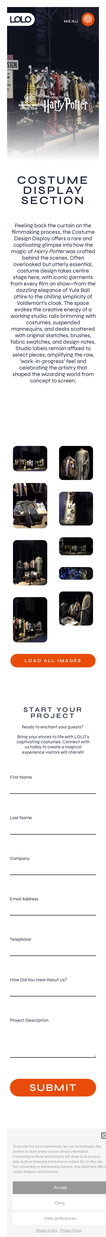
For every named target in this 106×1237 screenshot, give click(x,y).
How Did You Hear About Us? (38, 979)
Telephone (20, 939)
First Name (21, 777)
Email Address (24, 898)
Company (19, 858)
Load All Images (53, 660)
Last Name (21, 817)
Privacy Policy (46, 1231)
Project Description (29, 1020)
